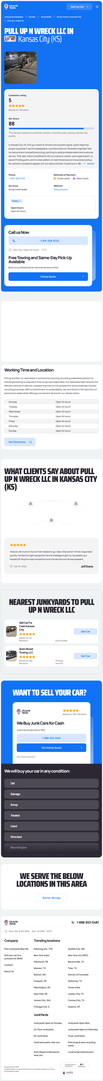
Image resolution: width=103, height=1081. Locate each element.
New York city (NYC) (78, 955)
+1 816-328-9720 (17, 179)
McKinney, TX (75, 981)
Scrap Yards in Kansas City (69, 17)
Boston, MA (40, 974)
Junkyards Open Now (79, 1023)
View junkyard (61, 189)
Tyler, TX (72, 968)
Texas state (74, 987)
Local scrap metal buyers (81, 1051)
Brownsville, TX (76, 961)
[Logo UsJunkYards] (24, 711)
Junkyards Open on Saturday (83, 1029)
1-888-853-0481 (88, 922)
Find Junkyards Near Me (16, 948)
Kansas (32, 17)
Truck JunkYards (76, 1035)
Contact (8, 964)
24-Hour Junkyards (44, 1029)
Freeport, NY (40, 981)
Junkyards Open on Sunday (48, 1023)
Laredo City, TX (76, 993)
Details (90, 163)
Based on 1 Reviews (19, 109)
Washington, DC (42, 987)
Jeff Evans (87, 566)
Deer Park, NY (41, 993)
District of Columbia (78, 974)
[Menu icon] (97, 6)
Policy (17, 1071)
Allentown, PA (41, 961)
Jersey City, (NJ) (42, 1000)
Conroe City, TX (76, 1000)
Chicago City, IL (42, 1006)
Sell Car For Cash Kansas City (26, 626)
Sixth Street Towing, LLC (26, 650)
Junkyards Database (13, 17)
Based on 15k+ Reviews (74, 714)
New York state (41, 955)
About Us (9, 971)
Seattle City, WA (76, 948)
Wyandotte (46, 17)
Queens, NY (74, 1006)
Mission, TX (40, 968)
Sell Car (85, 631)
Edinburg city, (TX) (43, 948)
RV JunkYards (41, 1035)
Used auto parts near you (47, 1042)
